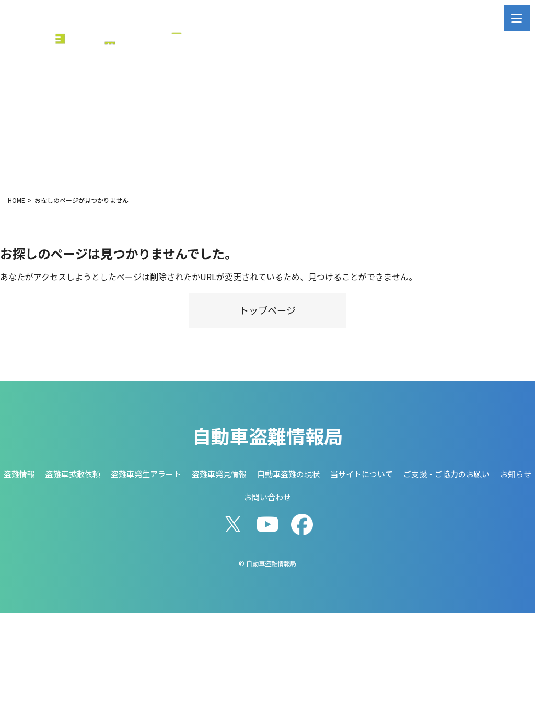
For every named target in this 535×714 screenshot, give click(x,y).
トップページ (267, 310)
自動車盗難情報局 (267, 435)
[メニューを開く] (517, 18)
